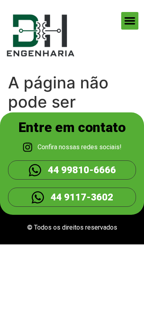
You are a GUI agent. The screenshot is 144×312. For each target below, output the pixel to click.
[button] (130, 21)
